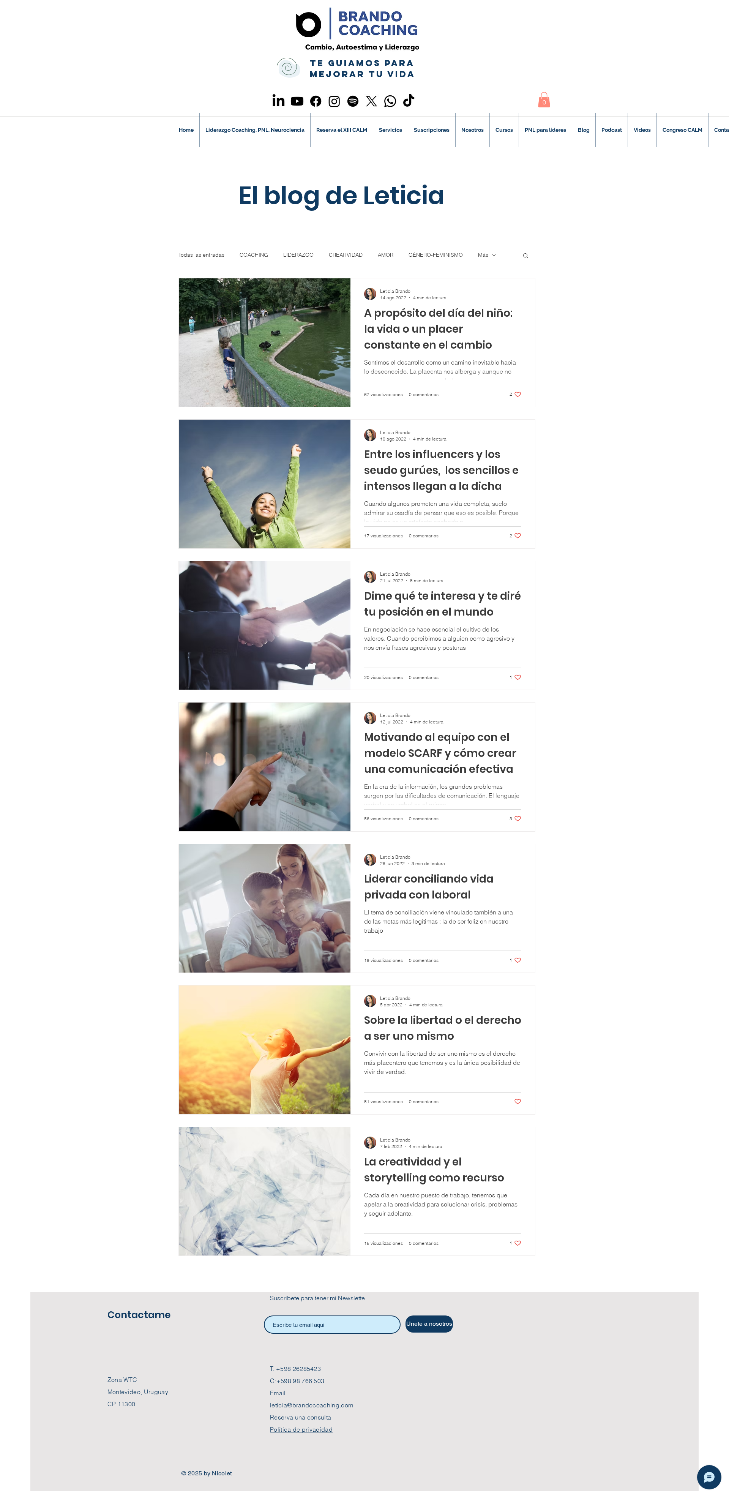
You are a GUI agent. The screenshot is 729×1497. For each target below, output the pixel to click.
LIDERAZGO (298, 254)
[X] (371, 101)
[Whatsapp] (390, 101)
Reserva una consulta (300, 1417)
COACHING (254, 254)
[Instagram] (334, 101)
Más (483, 254)
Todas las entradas (201, 254)
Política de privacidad (301, 1429)
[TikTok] (408, 101)
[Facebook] (315, 101)
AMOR (385, 254)
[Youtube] (297, 101)
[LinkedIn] (278, 101)
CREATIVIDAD (346, 254)
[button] (544, 99)
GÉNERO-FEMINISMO (436, 254)
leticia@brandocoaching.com (311, 1405)
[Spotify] (353, 101)
